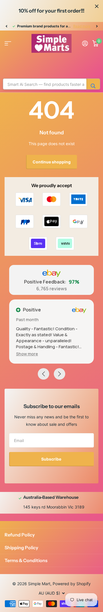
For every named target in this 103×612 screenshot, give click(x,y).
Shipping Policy (21, 547)
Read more (81, 26)
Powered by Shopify (72, 583)
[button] (6, 26)
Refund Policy (20, 535)
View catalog (8, 43)
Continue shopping (52, 161)
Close (96, 6)
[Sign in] (85, 43)
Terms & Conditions (26, 560)
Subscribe (51, 459)
